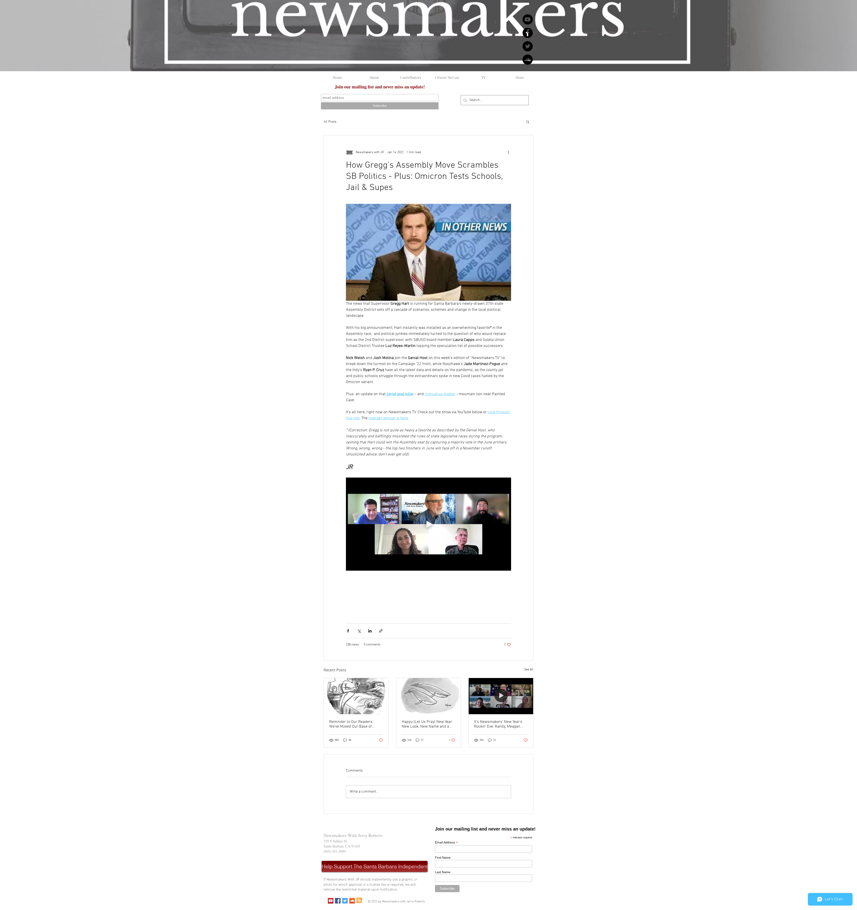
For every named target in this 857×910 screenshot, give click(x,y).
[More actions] (508, 152)
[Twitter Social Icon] (345, 901)
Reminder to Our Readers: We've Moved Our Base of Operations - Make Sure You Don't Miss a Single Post (352, 724)
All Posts (330, 122)
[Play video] (428, 524)
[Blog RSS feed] (359, 900)
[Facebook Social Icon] (338, 901)
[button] (528, 121)
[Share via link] (381, 631)
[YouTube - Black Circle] (527, 19)
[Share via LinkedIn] (370, 631)
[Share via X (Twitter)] (359, 631)
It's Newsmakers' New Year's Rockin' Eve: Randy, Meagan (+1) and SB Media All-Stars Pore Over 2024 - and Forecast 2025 (500, 724)
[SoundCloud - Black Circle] (527, 59)
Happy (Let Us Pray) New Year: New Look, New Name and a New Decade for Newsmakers (427, 724)
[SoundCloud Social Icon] (352, 901)
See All (528, 670)
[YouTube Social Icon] (330, 901)
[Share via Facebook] (348, 631)
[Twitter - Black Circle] (527, 46)
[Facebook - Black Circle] (527, 33)
